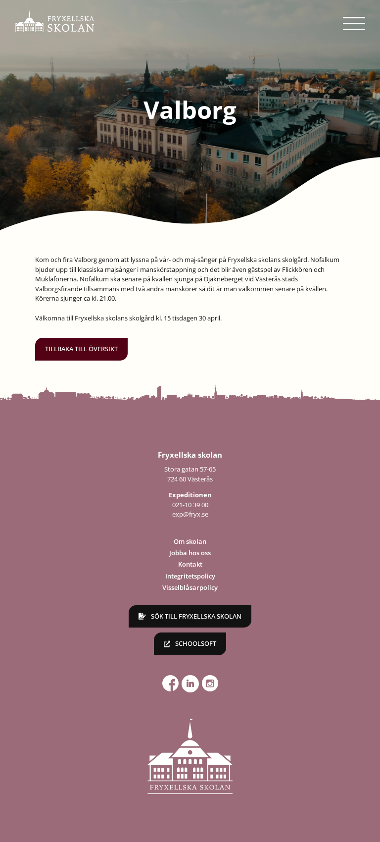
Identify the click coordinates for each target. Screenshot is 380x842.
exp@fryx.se (190, 514)
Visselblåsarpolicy (190, 587)
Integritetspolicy (190, 576)
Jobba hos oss (190, 552)
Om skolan (190, 541)
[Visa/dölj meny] (354, 23)
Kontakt (190, 564)
